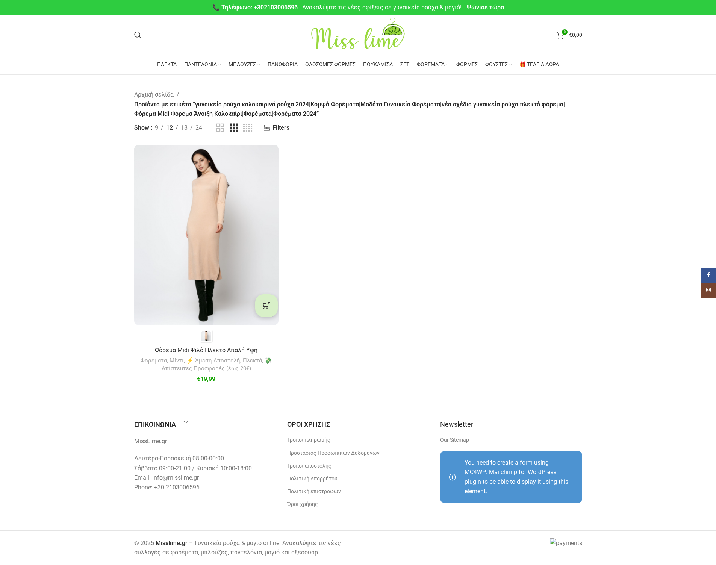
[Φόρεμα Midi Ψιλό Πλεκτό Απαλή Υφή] (206, 235)
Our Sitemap (454, 440)
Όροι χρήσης (302, 504)
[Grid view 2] (220, 128)
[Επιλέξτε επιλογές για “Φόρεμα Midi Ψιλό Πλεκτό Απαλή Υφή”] (266, 305)
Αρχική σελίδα (154, 94)
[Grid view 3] (234, 128)
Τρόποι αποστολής (309, 466)
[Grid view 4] (247, 128)
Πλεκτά (252, 360)
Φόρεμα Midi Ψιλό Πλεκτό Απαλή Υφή (206, 350)
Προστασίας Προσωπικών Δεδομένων (333, 453)
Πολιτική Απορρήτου (312, 479)
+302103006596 (276, 7)
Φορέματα (154, 360)
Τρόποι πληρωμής (308, 440)
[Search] (137, 34)
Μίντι (177, 360)
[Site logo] (358, 34)
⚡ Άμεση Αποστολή (213, 360)
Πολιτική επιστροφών (314, 491)
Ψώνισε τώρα (485, 7)
